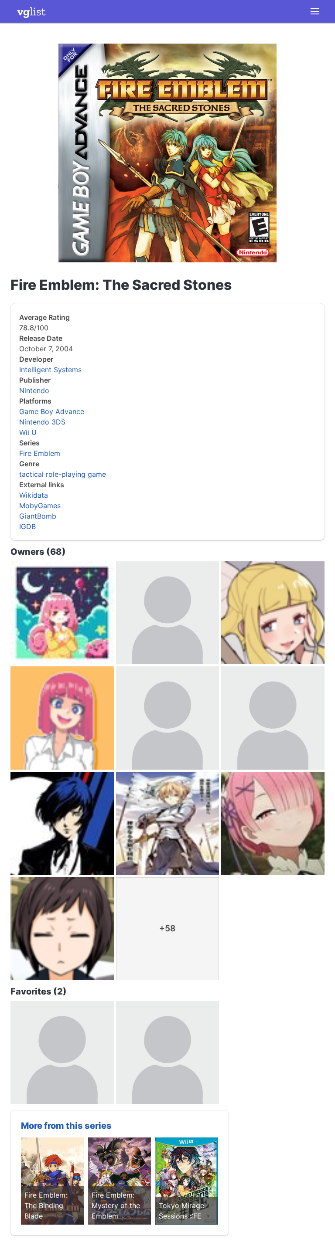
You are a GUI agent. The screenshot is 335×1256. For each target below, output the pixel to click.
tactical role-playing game (62, 474)
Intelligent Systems (50, 369)
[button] (315, 11)
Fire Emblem (39, 453)
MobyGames (40, 505)
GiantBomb (37, 516)
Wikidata (33, 495)
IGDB (27, 526)
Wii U (28, 432)
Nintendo (34, 390)
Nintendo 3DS (42, 422)
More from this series (66, 1125)
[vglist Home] (31, 11)
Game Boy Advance (51, 411)
